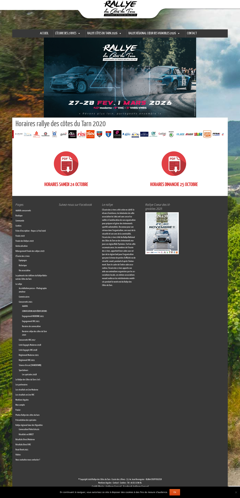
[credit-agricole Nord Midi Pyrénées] (143, 134)
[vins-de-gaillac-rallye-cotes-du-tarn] (152, 134)
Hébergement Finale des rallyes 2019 (30, 251)
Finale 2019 (20, 236)
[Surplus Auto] (35, 134)
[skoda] (161, 134)
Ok (174, 492)
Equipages (23, 260)
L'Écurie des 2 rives (65, 33)
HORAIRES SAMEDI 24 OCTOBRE (66, 184)
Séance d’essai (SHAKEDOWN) (30, 365)
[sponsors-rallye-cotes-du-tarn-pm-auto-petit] (170, 134)
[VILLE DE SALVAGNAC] (98, 134)
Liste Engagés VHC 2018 (28, 350)
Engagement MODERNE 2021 (33, 316)
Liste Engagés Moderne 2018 (30, 345)
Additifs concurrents (23, 211)
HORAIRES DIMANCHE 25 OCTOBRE (174, 184)
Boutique (19, 216)
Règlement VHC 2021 (27, 360)
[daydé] (134, 134)
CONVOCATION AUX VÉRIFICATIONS (34, 311)
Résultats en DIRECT (26, 435)
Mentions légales (22, 400)
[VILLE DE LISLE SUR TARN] (17, 134)
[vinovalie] (107, 134)
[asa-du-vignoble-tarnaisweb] (62, 134)
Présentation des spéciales (26, 420)
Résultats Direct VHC (23, 445)
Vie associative (24, 271)
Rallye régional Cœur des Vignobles (29, 425)
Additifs (25, 306)
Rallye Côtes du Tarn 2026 (102, 33)
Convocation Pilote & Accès (29, 429)
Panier (18, 410)
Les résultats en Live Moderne (27, 390)
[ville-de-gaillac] (53, 134)
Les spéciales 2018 (29, 375)
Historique (23, 266)
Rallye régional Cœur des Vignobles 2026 (152, 33)
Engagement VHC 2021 (31, 321)
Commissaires (24, 297)
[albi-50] (71, 134)
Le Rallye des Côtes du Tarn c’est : (28, 380)
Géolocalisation (22, 246)
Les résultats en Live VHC (25, 395)
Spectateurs (23, 370)
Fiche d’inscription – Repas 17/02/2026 (31, 231)
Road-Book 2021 (22, 450)
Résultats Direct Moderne (25, 440)
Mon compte (20, 405)
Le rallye (19, 284)
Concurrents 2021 (25, 302)
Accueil (44, 33)
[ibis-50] (188, 134)
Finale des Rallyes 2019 (24, 241)
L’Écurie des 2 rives (23, 256)
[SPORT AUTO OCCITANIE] (179, 134)
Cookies (19, 226)
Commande (20, 221)
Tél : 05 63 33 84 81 (134, 483)
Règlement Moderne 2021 (29, 355)
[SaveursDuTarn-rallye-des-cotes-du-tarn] (196, 134)
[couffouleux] (44, 134)
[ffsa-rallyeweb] (205, 134)
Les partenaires (22, 385)
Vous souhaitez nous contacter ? (28, 460)
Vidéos (18, 455)
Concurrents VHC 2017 (27, 340)
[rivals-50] (116, 134)
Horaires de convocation (31, 326)
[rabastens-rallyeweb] (89, 134)
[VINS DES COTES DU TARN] (26, 134)
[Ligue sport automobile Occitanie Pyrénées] (214, 134)
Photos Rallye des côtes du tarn (28, 415)
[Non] (236, 492)
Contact (192, 33)
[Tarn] (80, 134)
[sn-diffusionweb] (125, 134)
